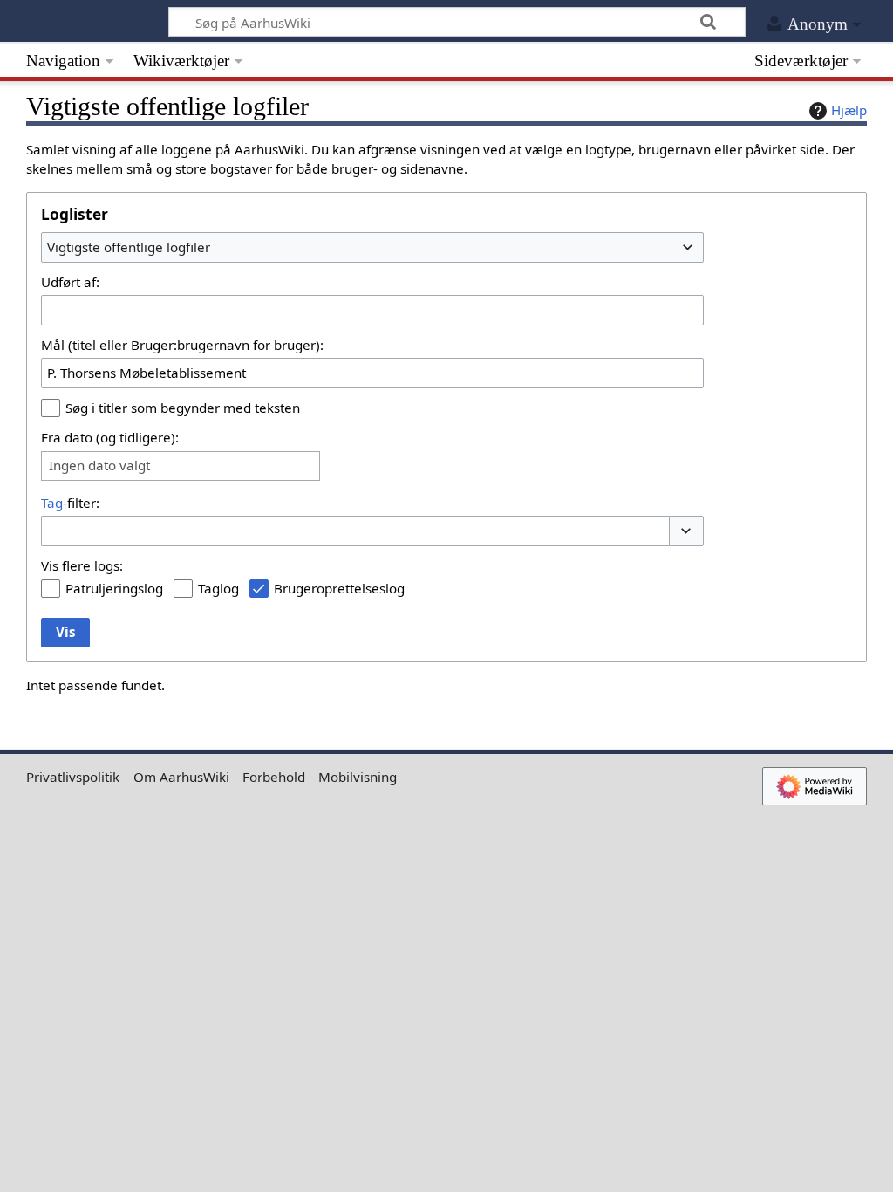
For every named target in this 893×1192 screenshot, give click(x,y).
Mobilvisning (357, 776)
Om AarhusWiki (181, 776)
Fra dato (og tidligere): (110, 437)
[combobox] (372, 247)
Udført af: (70, 282)
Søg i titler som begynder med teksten (182, 407)
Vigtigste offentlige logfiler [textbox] (128, 247)
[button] (686, 531)
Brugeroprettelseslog (339, 588)
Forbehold (273, 776)
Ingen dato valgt (99, 465)
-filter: (70, 502)
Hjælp (849, 110)
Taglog (218, 588)
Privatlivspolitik (72, 776)
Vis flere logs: (82, 565)
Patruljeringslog (114, 588)
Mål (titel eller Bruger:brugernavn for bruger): (182, 344)
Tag (52, 502)
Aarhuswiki (84, 21)
